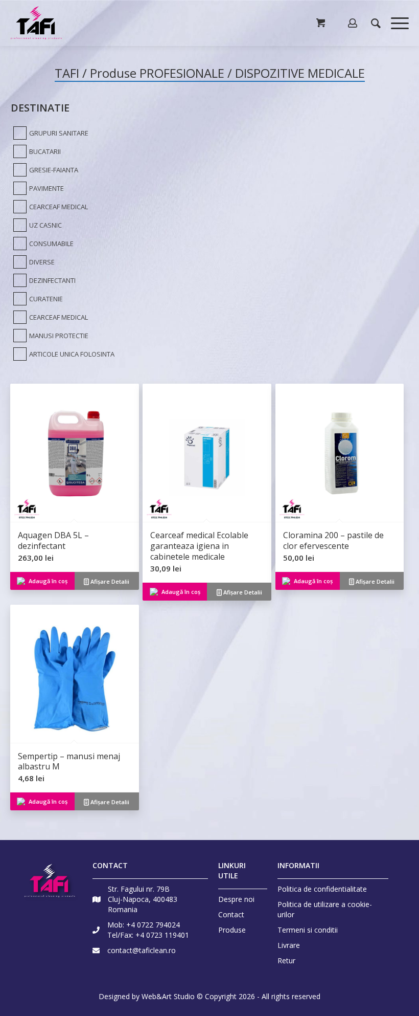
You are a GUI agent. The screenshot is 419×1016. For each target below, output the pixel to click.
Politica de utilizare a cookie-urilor (324, 909)
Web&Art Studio (168, 996)
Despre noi (236, 899)
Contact (231, 914)
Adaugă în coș (48, 581)
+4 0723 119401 (162, 935)
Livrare (288, 945)
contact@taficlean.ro (141, 950)
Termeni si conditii (307, 930)
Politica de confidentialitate (322, 889)
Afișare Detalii (109, 581)
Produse (232, 930)
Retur (286, 960)
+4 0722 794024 (153, 925)
